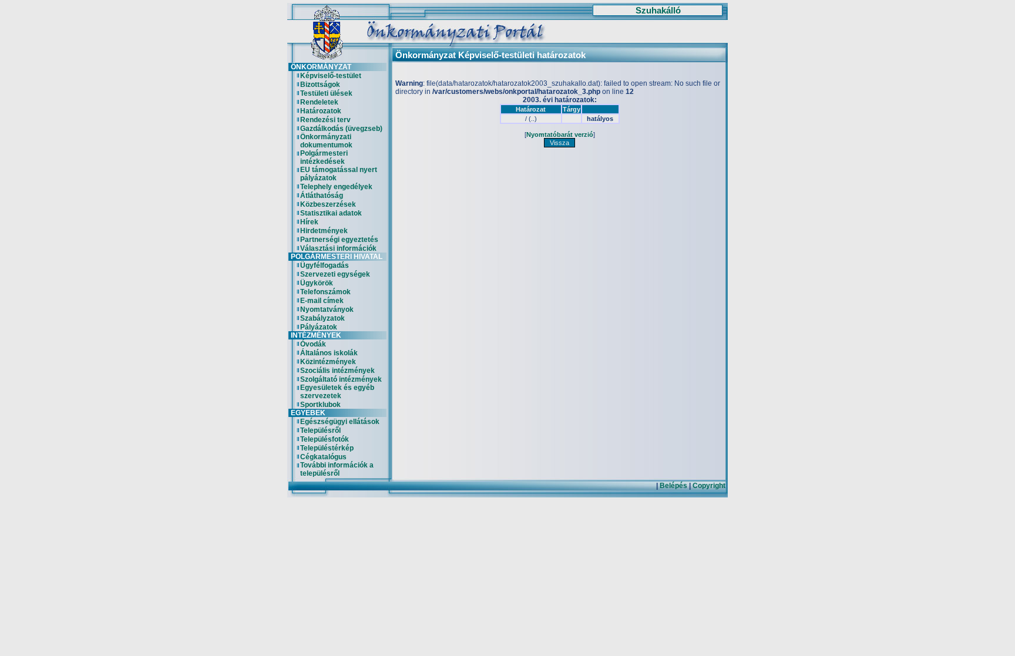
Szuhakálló (658, 10)
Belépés (673, 486)
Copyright (709, 486)
